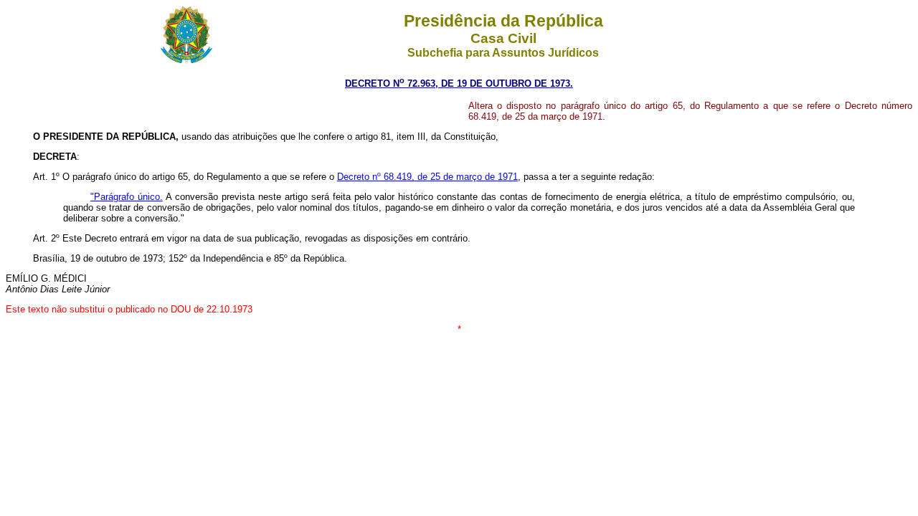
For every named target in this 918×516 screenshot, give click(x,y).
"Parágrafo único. (126, 196)
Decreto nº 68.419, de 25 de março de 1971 (427, 176)
